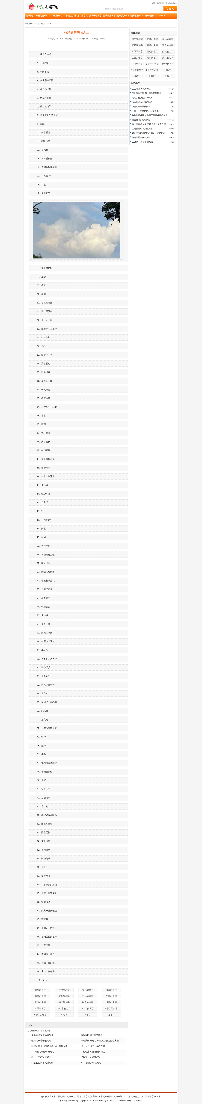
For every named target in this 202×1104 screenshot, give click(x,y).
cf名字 (88, 1014)
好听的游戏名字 (43, 15)
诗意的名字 (64, 996)
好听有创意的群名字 (91, 1057)
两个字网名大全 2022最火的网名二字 (149, 124)
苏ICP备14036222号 (69, 1100)
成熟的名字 (111, 1002)
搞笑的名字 (64, 1002)
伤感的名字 (111, 996)
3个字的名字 (88, 1008)
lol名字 (64, 1014)
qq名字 (162, 15)
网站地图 (160, 3)
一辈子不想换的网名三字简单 (145, 111)
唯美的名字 (40, 996)
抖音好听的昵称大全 (141, 120)
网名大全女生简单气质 (42, 1035)
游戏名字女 (82, 15)
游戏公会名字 (137, 15)
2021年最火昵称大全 (141, 89)
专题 (153, 3)
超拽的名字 (64, 990)
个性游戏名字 (58, 15)
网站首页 (30, 15)
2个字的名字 (64, 1008)
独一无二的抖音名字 (41, 1057)
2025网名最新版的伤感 (142, 142)
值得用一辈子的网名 (41, 1040)
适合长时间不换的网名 (92, 1035)
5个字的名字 (40, 1014)
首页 (37, 23)
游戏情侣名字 (95, 15)
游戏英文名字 (123, 15)
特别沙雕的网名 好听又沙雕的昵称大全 (100, 1040)
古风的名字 (87, 996)
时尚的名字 (87, 1002)
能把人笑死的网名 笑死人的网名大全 (49, 1046)
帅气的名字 (40, 1002)
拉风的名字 (87, 990)
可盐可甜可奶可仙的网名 (93, 1051)
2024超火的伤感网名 (91, 1062)
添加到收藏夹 (171, 3)
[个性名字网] (42, 12)
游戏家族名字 (109, 15)
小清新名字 (40, 1008)
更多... (111, 1014)
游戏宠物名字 (151, 15)
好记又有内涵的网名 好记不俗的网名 (148, 133)
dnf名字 (152, 76)
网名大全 (45, 23)
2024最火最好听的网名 (42, 1051)
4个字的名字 (111, 1008)
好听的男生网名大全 (141, 137)
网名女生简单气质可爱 (42, 1062)
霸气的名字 (40, 990)
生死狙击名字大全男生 (142, 128)
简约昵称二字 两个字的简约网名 (146, 93)
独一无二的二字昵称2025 (93, 1046)
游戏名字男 (71, 15)
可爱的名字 (111, 990)
